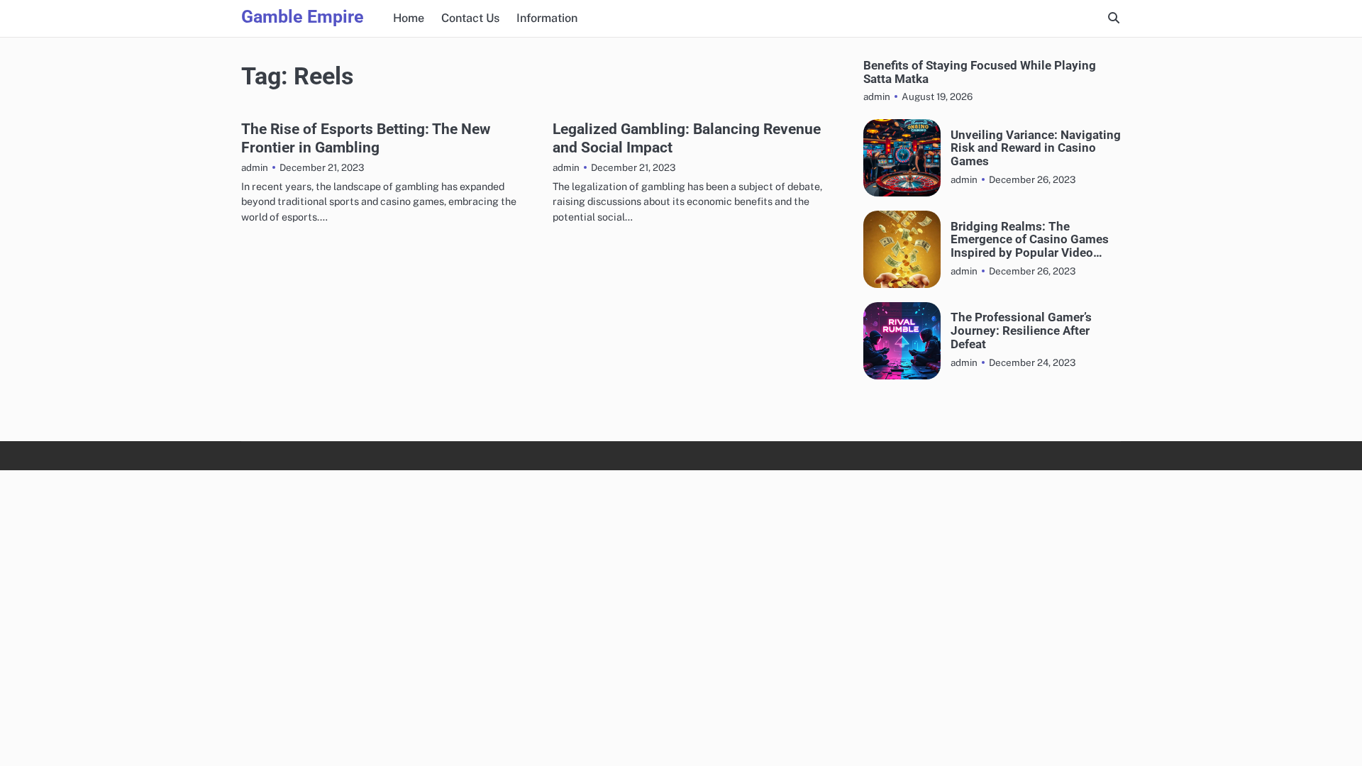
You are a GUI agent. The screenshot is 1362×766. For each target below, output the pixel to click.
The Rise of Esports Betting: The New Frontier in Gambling (365, 137)
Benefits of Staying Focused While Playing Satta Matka (979, 72)
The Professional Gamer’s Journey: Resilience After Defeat (1021, 330)
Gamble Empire (302, 16)
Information (546, 18)
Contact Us (470, 18)
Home (408, 18)
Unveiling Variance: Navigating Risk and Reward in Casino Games (1036, 148)
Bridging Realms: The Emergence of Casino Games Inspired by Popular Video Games (1030, 240)
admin (254, 167)
